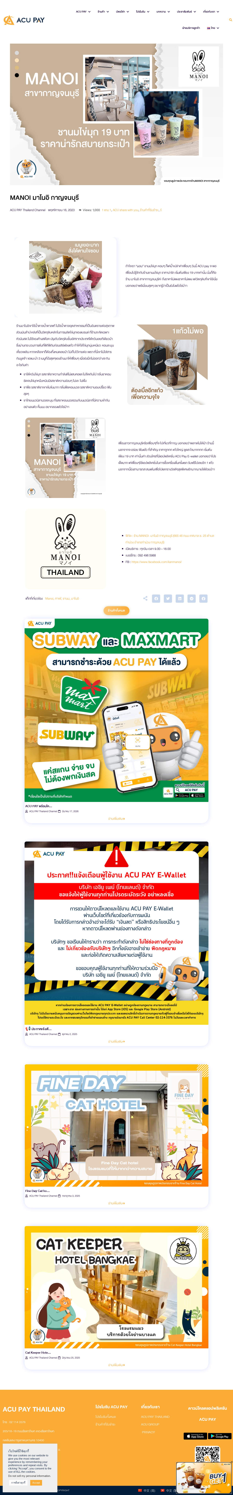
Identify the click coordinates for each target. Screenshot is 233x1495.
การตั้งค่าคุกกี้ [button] (18, 1482)
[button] (156, 599)
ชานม (66, 598)
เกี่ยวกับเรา (209, 11)
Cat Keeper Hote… (38, 1352)
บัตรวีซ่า (120, 11)
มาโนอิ (75, 598)
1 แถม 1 (106, 210)
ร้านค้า (101, 11)
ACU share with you (125, 210)
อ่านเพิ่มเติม (115, 818)
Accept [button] (36, 1482)
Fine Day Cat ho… (37, 1191)
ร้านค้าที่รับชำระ (149, 210)
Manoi (49, 598)
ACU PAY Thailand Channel (43, 811)
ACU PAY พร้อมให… (38, 806)
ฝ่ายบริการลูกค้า (191, 28)
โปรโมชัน (140, 11)
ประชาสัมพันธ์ (184, 11)
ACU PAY (81, 11)
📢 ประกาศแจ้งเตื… (38, 1029)
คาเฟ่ (58, 598)
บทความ (161, 11)
